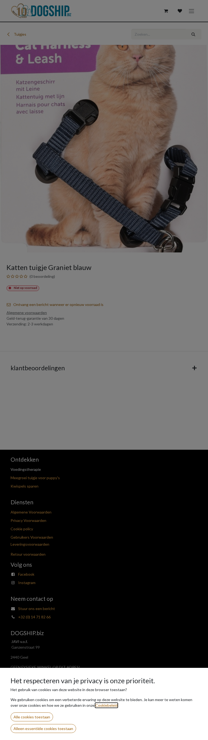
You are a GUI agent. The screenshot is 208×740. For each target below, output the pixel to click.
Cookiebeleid (106, 705)
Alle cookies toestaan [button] (32, 717)
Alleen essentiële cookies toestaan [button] (43, 728)
